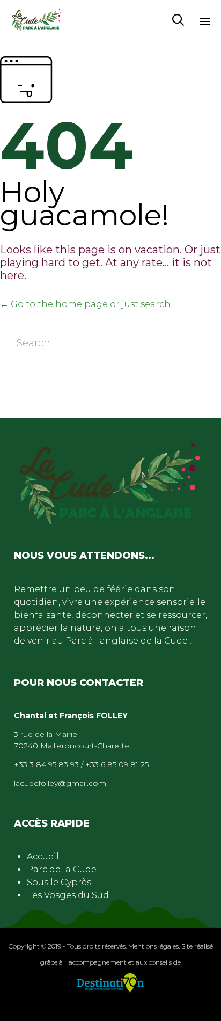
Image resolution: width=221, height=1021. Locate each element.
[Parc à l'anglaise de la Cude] (37, 20)
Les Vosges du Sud (68, 895)
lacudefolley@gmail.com (60, 783)
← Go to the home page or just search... (87, 304)
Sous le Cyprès (59, 882)
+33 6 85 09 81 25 (117, 764)
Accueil (43, 856)
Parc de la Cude (62, 869)
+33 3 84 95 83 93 (46, 764)
